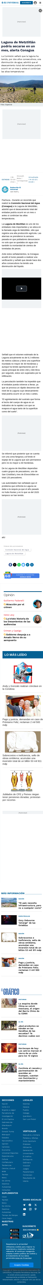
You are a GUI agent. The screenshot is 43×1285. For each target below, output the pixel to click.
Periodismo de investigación (8, 1114)
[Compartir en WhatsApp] (19, 565)
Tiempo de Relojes (10, 1215)
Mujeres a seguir (9, 1110)
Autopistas (6, 1187)
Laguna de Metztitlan (14, 553)
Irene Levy (9, 615)
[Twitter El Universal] (35, 1205)
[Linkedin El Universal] (24, 1214)
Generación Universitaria (28, 1151)
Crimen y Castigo (12, 630)
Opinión (9, 595)
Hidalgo (26, 1113)
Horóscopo (27, 1175)
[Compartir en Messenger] (23, 565)
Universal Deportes (10, 1153)
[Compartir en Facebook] (10, 565)
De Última (6, 1206)
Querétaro (27, 1116)
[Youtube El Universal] (24, 1209)
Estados (5, 179)
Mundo (5, 1128)
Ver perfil (14, 192)
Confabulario (7, 1162)
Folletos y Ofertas (30, 1138)
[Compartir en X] (14, 565)
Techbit (5, 1174)
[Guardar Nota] (32, 565)
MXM (4, 1171)
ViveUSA (26, 1166)
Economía (6, 1150)
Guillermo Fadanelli (14, 600)
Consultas (6, 1190)
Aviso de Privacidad (23, 1258)
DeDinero (27, 1163)
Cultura (5, 1159)
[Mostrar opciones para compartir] (40, 10)
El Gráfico (27, 1156)
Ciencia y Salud (8, 1168)
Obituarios (27, 1147)
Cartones (6, 1147)
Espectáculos (7, 1156)
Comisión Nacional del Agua (17, 550)
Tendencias (6, 1165)
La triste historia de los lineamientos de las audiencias (17, 621)
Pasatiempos (28, 1172)
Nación (5, 1104)
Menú (4, 1178)
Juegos (26, 1169)
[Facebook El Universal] (30, 1205)
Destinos (5, 1184)
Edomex (26, 1104)
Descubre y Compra (31, 1135)
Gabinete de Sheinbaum (7, 1123)
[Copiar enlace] (27, 565)
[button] (26, 2)
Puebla (26, 1110)
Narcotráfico (7, 1141)
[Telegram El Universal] (24, 1205)
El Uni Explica (8, 1119)
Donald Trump (8, 1131)
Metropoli (6, 1135)
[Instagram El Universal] (30, 1209)
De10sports (27, 1159)
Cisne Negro (7, 1218)
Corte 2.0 (6, 1107)
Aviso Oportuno (29, 1141)
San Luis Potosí (29, 1119)
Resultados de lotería (29, 1179)
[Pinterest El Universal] (35, 1209)
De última (6, 1181)
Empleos (26, 1144)
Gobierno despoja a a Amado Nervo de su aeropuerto (17, 637)
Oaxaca (26, 1107)
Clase (4, 1197)
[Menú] (40, 2)
